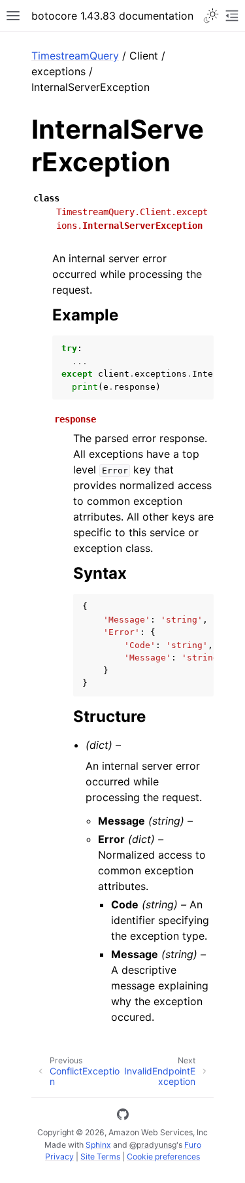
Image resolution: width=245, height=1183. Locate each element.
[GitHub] (123, 1116)
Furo (192, 1145)
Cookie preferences (163, 1156)
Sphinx (98, 1145)
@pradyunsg (152, 1145)
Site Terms (100, 1156)
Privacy (59, 1156)
